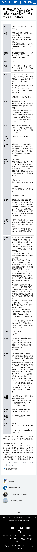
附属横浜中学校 (13, 520)
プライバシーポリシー (10, 538)
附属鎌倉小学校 (7, 517)
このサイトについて (27, 535)
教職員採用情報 (11, 469)
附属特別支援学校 (24, 520)
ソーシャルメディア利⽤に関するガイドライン (27, 539)
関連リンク (18, 541)
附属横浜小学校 (30, 517)
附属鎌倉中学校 (18, 517)
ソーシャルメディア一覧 (9, 535)
